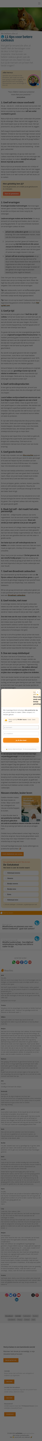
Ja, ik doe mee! (21, 740)
